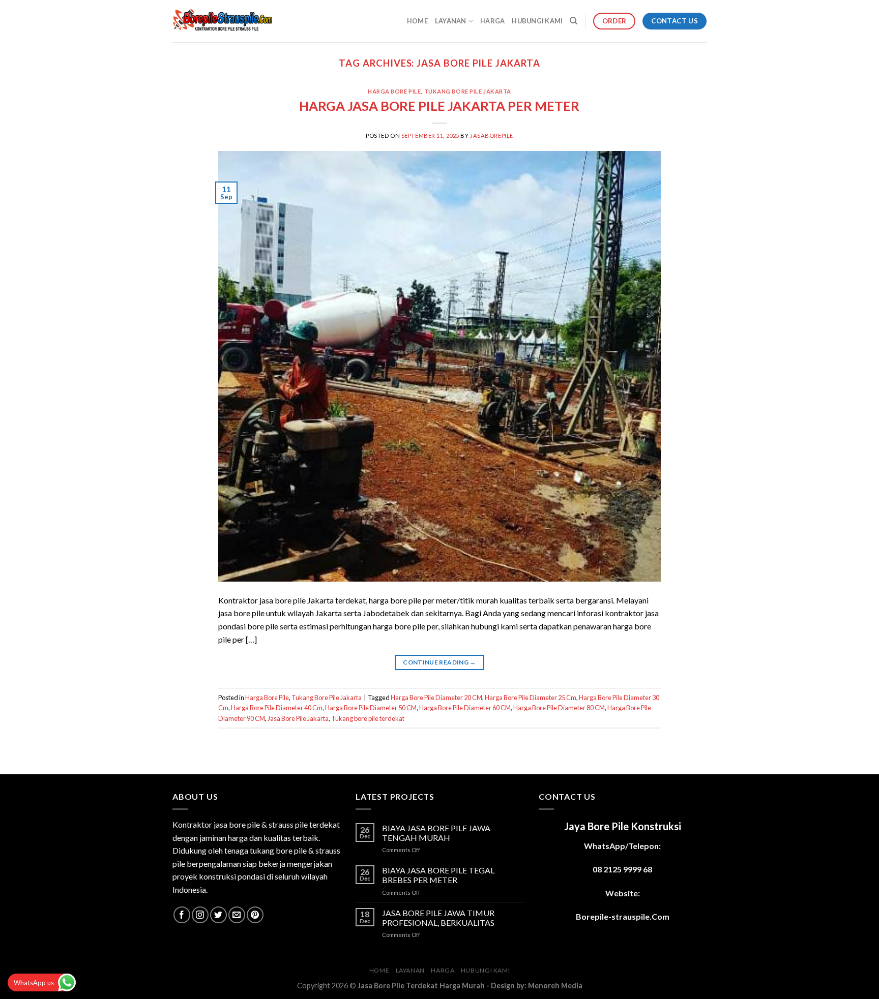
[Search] (573, 21)
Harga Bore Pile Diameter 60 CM (465, 708)
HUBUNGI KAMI (537, 21)
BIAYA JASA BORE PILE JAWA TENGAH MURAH (436, 832)
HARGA (492, 21)
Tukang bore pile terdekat (367, 718)
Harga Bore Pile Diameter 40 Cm (277, 708)
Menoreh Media (555, 985)
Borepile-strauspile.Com (622, 916)
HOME (417, 21)
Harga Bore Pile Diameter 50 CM (371, 708)
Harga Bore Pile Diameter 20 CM (436, 697)
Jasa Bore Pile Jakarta (298, 718)
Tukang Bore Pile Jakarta (467, 91)
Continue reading (439, 662)
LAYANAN (450, 21)
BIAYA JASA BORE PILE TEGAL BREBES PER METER (438, 875)
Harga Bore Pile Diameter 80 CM (559, 708)
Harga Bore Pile (394, 91)
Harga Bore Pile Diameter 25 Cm (530, 697)
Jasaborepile (491, 135)
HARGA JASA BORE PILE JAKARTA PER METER (439, 105)
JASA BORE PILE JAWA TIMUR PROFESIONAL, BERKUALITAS (438, 917)
